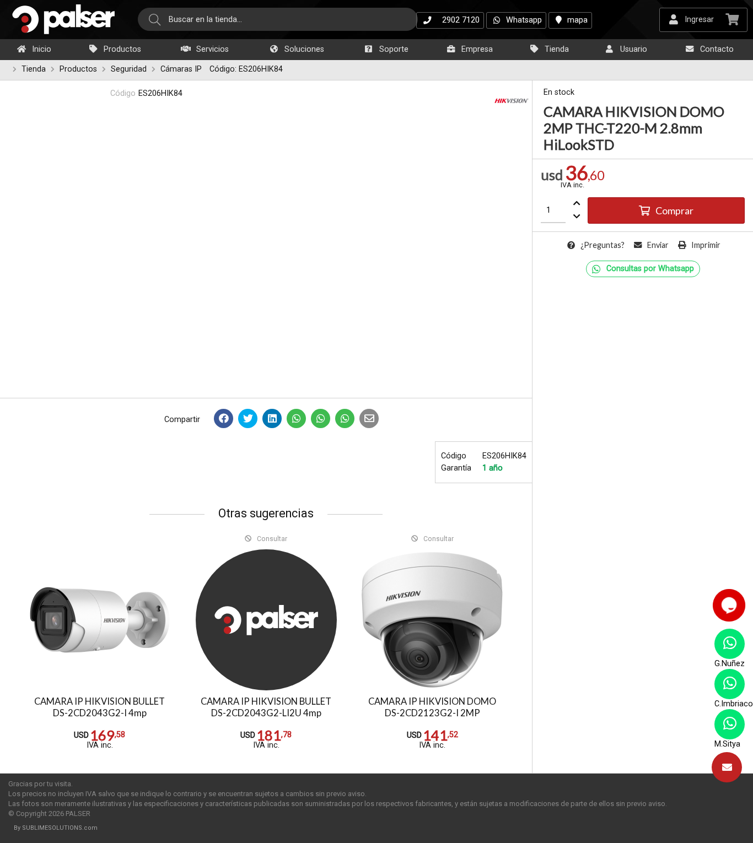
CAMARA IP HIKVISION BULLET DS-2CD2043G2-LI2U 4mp (266, 707)
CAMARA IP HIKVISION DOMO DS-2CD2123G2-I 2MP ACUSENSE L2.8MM (432, 712)
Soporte (392, 49)
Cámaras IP (181, 69)
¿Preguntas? (602, 245)
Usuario (632, 49)
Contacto (716, 49)
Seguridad (129, 69)
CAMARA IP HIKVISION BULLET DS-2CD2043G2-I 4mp (99, 707)
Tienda (555, 49)
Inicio (40, 49)
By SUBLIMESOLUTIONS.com (56, 827)
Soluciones (303, 49)
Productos (121, 49)
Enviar (658, 245)
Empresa (476, 49)
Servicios (211, 49)
